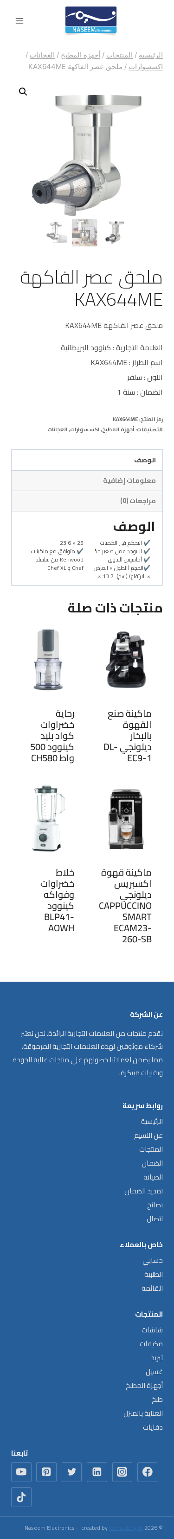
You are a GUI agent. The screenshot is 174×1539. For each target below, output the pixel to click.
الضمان (152, 1163)
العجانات (57, 429)
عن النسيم (148, 1135)
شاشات (152, 1330)
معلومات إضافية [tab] (129, 480)
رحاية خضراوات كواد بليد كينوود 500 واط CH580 (52, 735)
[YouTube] (21, 1472)
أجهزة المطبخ (118, 429)
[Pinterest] (46, 1472)
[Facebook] (147, 1472)
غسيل (154, 1371)
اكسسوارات (85, 429)
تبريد (157, 1357)
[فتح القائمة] (19, 20)
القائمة (152, 1288)
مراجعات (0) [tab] (138, 500)
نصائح (155, 1204)
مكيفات (151, 1343)
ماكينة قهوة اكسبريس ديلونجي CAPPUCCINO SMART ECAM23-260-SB (125, 905)
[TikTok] (21, 1497)
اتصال (155, 1218)
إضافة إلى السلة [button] (126, 776)
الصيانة (153, 1177)
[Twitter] (72, 1472)
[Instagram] (122, 1472)
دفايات (153, 1427)
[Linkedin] (97, 1472)
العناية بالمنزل (143, 1413)
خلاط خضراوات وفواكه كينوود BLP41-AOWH (57, 900)
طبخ (157, 1399)
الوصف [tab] (145, 460)
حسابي (152, 1260)
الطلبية (153, 1274)
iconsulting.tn (126, 1527)
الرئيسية (152, 1121)
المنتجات (151, 1149)
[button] (23, 91)
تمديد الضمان (143, 1191)
